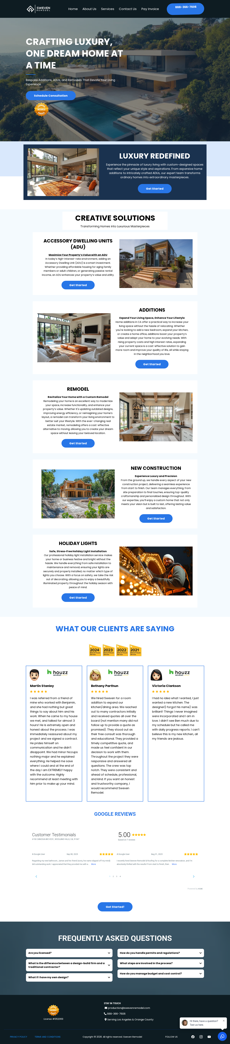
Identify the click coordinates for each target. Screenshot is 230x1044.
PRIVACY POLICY (18, 1036)
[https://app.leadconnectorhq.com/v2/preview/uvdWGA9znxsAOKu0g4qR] (38, 9)
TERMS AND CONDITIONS (48, 1036)
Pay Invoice (150, 9)
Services (107, 9)
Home (73, 9)
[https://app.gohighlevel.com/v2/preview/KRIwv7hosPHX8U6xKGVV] (53, 1011)
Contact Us (128, 9)
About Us (89, 9)
